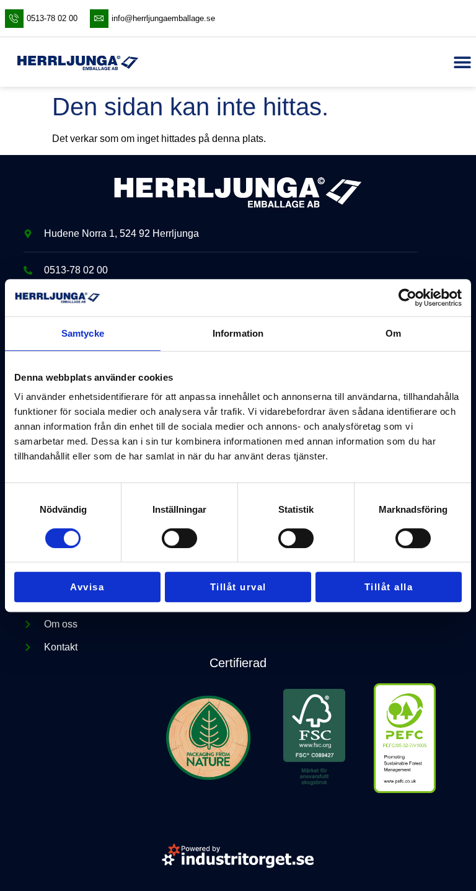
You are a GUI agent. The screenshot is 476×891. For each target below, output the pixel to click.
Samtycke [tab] (82, 333)
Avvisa (87, 587)
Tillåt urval (238, 587)
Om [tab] (393, 333)
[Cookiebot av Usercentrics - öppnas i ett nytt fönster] (407, 297)
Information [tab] (238, 333)
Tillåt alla (388, 587)
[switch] (179, 538)
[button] (462, 62)
